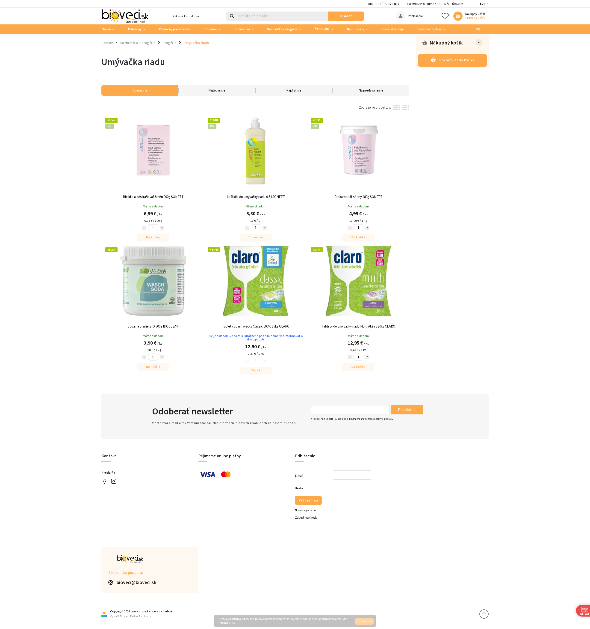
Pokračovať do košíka (456, 60)
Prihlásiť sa (407, 410)
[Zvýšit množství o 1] (162, 228)
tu (233, 623)
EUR (482, 4)
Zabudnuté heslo (306, 517)
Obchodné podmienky (383, 4)
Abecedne (140, 90)
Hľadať (346, 16)
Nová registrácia (305, 510)
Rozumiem (364, 621)
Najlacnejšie (216, 90)
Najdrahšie (293, 90)
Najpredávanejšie (371, 90)
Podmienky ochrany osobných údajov (435, 4)
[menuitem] (111, 29)
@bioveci (104, 481)
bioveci (113, 481)
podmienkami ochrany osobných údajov (371, 419)
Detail (255, 370)
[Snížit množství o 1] (144, 228)
